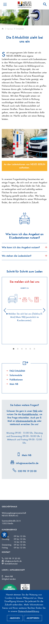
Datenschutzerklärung (28, 611)
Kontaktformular (30, 414)
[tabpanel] (24, 299)
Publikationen (16, 379)
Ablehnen (15, 618)
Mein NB (14, 384)
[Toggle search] (44, 4)
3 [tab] (21, 348)
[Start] (3, 29)
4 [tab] (26, 348)
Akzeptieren (33, 618)
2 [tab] (17, 348)
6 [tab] (34, 348)
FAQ (35, 411)
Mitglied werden (9, 579)
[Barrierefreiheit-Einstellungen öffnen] (4, 535)
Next (44, 310)
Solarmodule (16, 375)
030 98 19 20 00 (27, 471)
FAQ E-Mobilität (17, 370)
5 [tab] (30, 348)
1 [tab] (13, 348)
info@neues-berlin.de (26, 420)
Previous (4, 310)
